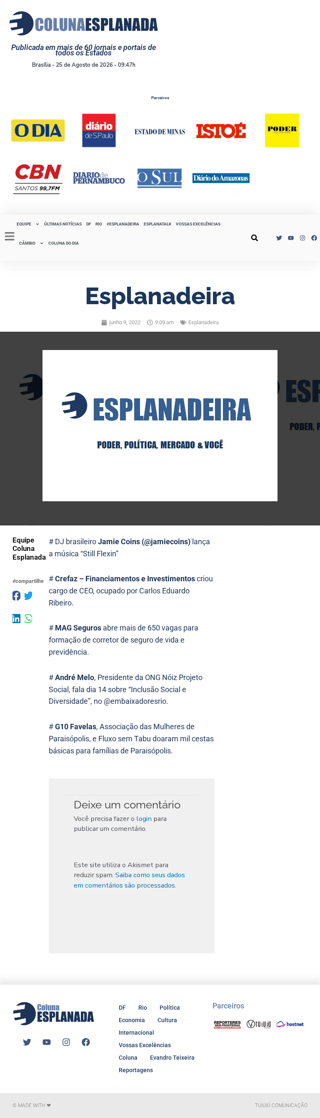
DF (88, 224)
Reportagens (136, 1070)
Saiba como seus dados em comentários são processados (129, 880)
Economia (132, 1020)
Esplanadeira (203, 322)
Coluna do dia (63, 243)
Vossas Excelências (198, 224)
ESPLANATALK (157, 224)
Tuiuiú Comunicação (281, 1105)
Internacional (136, 1032)
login (144, 818)
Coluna (128, 1057)
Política (170, 1007)
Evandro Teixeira (172, 1057)
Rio (142, 1007)
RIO (98, 224)
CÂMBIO (27, 243)
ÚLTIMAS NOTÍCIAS (63, 224)
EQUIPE (24, 224)
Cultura (167, 1020)
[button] (254, 238)
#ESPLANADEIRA (123, 224)
